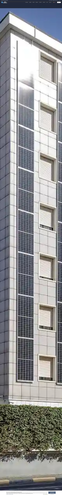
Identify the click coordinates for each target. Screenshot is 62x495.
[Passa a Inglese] (54, 2)
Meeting (37, 2)
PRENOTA (59, 2)
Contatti (44, 2)
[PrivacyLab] (46, 494)
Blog (47, 2)
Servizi (33, 2)
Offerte (40, 2)
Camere (30, 2)
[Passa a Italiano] (53, 2)
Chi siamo (26, 2)
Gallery (50, 2)
